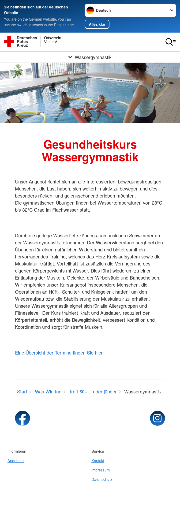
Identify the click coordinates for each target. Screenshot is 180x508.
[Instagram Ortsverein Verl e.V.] (157, 418)
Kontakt (97, 460)
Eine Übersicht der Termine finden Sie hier (59, 352)
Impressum (100, 470)
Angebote (16, 460)
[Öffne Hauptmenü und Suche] (170, 42)
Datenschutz (101, 479)
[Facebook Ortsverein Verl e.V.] (22, 418)
